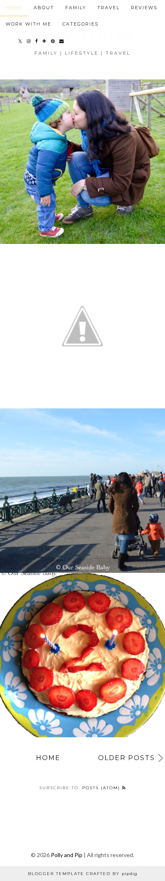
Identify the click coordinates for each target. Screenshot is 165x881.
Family (75, 7)
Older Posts (126, 758)
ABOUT (44, 7)
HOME (14, 7)
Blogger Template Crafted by (82, 873)
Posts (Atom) (102, 787)
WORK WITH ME (28, 24)
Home (48, 758)
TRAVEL (108, 7)
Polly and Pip (66, 854)
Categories (80, 24)
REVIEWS (144, 7)
